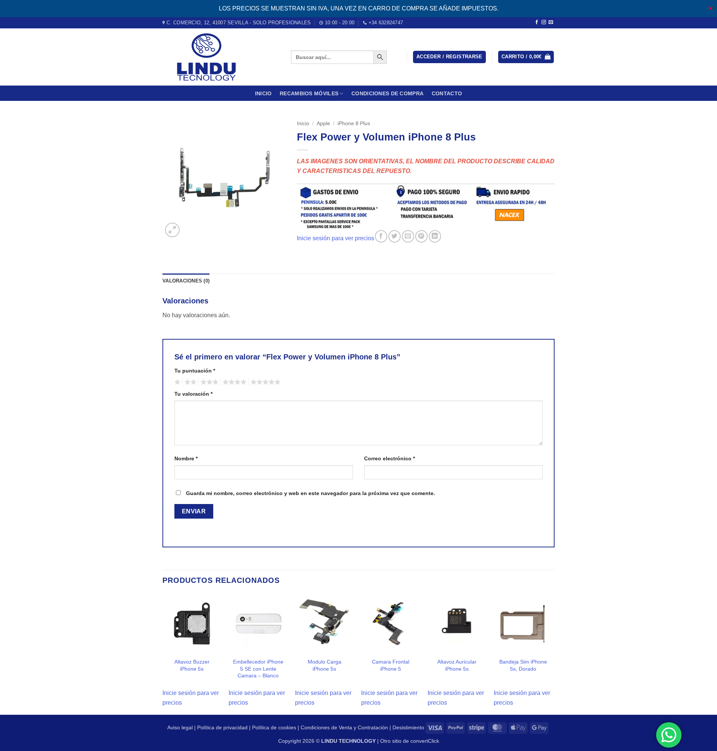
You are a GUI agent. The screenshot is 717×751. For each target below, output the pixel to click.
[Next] (552, 653)
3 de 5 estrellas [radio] (208, 382)
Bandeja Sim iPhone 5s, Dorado (523, 665)
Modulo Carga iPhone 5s (324, 665)
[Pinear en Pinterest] (421, 236)
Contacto (447, 93)
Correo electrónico (389, 458)
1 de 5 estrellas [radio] (176, 382)
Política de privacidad (222, 727)
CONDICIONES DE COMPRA (387, 93)
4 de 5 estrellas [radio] (233, 382)
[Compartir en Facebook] (381, 236)
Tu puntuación (194, 371)
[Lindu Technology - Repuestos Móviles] (221, 57)
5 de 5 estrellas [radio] (264, 382)
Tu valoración (193, 394)
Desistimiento (408, 727)
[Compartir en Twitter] (394, 236)
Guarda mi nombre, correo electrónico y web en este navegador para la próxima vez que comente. (310, 493)
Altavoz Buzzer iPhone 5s (191, 665)
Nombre (186, 458)
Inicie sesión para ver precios (335, 238)
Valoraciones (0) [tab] (185, 281)
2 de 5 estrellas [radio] (189, 382)
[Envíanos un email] (551, 22)
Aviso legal (180, 727)
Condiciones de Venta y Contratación (344, 727)
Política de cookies (274, 727)
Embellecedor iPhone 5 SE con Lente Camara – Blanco (258, 669)
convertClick (424, 741)
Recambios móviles (309, 93)
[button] (449, 57)
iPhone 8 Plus (354, 123)
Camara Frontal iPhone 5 (390, 665)
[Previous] (162, 653)
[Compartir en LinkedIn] (435, 236)
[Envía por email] (408, 236)
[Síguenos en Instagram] (543, 22)
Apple (323, 123)
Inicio (263, 93)
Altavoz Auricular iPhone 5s (457, 665)
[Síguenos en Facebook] (536, 22)
